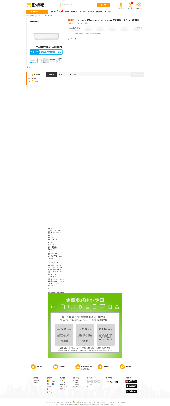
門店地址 (91, 12)
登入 (137, 8)
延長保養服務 (63, 387)
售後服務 (75, 382)
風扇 (60, 12)
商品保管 (106, 366)
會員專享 (74, 12)
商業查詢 (99, 12)
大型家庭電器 (30, 15)
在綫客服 (35, 81)
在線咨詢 (62, 389)
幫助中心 (62, 380)
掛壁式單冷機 (48, 15)
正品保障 (39, 366)
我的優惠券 (36, 380)
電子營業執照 (121, 402)
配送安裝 (75, 380)
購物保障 (128, 366)
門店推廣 (82, 12)
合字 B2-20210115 (111, 402)
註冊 (140, 8)
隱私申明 (75, 387)
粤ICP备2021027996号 (99, 402)
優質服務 (62, 366)
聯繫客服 (98, 33)
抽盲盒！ (53, 12)
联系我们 (89, 387)
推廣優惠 (62, 384)
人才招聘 (108, 12)
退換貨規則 (76, 384)
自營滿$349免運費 (86, 366)
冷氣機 (66, 12)
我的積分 (35, 382)
